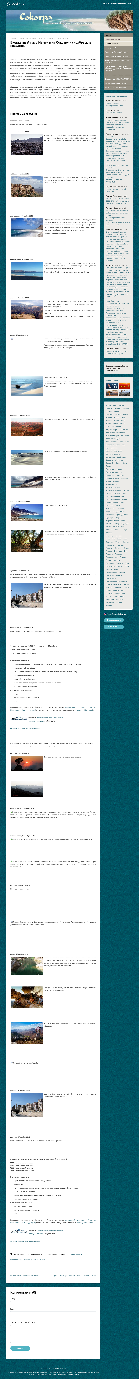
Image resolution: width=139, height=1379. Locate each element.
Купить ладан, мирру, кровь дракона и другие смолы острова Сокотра (118, 69)
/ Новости (52, 38)
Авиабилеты (124, 430)
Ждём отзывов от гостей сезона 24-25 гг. (116, 190)
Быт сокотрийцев (113, 454)
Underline (18, 1322)
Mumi (116, 420)
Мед (117, 524)
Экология (119, 599)
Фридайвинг (120, 593)
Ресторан (110, 563)
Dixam (116, 411)
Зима (124, 493)
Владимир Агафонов (114, 469)
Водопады (110, 475)
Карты (108, 511)
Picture (35, 1322)
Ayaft (115, 405)
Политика (118, 551)
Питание (118, 548)
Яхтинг (119, 603)
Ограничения (122, 539)
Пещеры (120, 545)
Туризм (42, 1259)
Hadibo (109, 417)
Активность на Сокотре (115, 433)
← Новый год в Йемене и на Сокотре (25, 1275)
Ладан (118, 518)
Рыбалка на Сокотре (114, 566)
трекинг (109, 606)
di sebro (109, 411)
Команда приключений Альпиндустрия (50, 717)
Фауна (108, 590)
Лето (123, 521)
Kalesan (109, 420)
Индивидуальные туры (115, 496)
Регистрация (115, 626)
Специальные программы (116, 581)
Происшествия (112, 557)
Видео (108, 466)
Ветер (125, 463)
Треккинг (118, 587)
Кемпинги (110, 515)
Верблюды (121, 457)
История (109, 505)
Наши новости (76, 1254)
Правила (109, 554)
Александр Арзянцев (114, 436)
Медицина (125, 524)
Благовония (120, 445)
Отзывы (126, 542)
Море (125, 530)
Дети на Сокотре (113, 487)
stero (108, 427)
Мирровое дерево (113, 530)
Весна (118, 463)
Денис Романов (112, 481)
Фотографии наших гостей (115, 83)
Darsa (121, 405)
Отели (117, 542)
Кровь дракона (122, 515)
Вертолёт (110, 463)
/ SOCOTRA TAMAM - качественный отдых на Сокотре (29, 38)
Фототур (109, 593)
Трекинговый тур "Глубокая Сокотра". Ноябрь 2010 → (75, 1275)
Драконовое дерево (114, 490)
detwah (117, 408)
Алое (127, 436)
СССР (127, 566)
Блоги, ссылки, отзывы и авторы (118, 75)
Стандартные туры (30, 1259)
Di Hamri (125, 408)
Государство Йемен (112, 48)
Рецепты (119, 563)
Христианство (119, 596)
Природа (118, 554)
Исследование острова (115, 502)
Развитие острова (113, 560)
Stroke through (21, 1322)
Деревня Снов (111, 484)
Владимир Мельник (114, 472)
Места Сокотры (112, 527)
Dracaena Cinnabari (113, 414)
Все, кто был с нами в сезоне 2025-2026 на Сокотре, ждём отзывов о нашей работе (117, 201)
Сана (116, 569)
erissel (125, 414)
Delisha (109, 408)
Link (32, 1322)
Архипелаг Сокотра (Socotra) (116, 52)
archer (108, 405)
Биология (110, 445)
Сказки (122, 572)
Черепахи (110, 599)
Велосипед (110, 457)
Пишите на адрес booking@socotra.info (114, 104)
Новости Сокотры (113, 39)
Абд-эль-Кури (111, 430)
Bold (13, 1322)
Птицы (123, 557)
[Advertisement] (35, 1267)
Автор (12, 1299)
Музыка (109, 533)
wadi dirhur (116, 427)
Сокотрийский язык (114, 575)
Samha (108, 423)
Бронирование (16, 1259)
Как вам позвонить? (114, 113)
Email (12, 1309)
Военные (120, 475)
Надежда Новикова (36, 721)
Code (29, 1322)
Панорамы (110, 545)
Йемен (117, 505)
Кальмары (110, 508)
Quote (26, 1322)
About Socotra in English (116, 614)
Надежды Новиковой (84, 710)
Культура (109, 518)
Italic (16, 1322)
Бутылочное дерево (114, 451)
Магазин (109, 524)
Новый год (110, 539)
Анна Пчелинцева (113, 439)
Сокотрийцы (111, 578)
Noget (123, 420)
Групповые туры (112, 478)
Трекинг (109, 587)
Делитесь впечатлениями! (115, 87)
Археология (124, 442)
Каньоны (120, 508)
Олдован (109, 542)
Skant (122, 423)
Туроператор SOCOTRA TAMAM (122, 4)
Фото (123, 590)
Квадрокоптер (119, 511)
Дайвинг (124, 478)
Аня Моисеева (111, 442)
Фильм (116, 590)
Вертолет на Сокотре (114, 460)
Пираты (109, 548)
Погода (109, 551)
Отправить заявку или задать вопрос (25, 728)
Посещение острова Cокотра (116, 56)
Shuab (115, 423)
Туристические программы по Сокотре (117, 61)
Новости (108, 35)
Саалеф (109, 569)
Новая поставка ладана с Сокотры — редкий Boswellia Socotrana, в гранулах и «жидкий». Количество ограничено (117, 124)
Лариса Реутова (112, 521)
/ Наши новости (62, 38)
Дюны (126, 490)
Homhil (116, 417)
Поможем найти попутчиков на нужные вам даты (117, 352)
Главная (106, 4)
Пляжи (126, 548)
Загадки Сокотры (113, 493)
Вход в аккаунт (115, 620)
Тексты (126, 584)
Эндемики (110, 603)
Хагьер (109, 596)
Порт (126, 551)
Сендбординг (111, 572)
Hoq (123, 417)
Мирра (123, 527)
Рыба (127, 563)
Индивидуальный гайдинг (116, 499)
